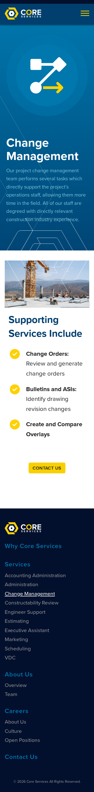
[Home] (23, 528)
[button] (85, 13)
